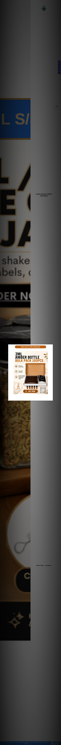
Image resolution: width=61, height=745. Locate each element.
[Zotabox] (52, 399)
